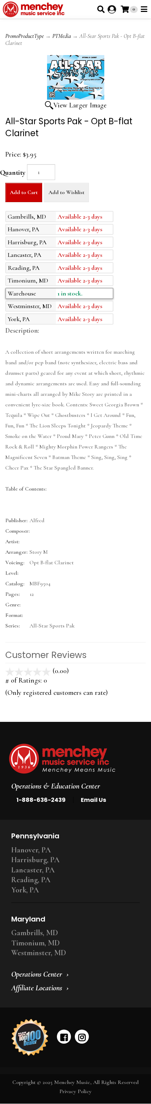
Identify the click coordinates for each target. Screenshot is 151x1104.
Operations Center (36, 974)
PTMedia (61, 36)
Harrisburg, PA (35, 859)
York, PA (25, 889)
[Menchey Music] (73, 759)
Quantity (12, 172)
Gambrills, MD (34, 932)
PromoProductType (24, 36)
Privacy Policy (75, 1091)
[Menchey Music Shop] (35, 9)
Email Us (93, 800)
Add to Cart (24, 192)
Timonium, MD (35, 942)
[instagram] (82, 1037)
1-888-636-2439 (41, 800)
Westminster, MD (38, 952)
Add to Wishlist (66, 192)
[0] (124, 9)
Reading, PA (31, 879)
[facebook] (64, 1037)
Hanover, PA (31, 849)
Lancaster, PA (33, 869)
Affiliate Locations (36, 987)
